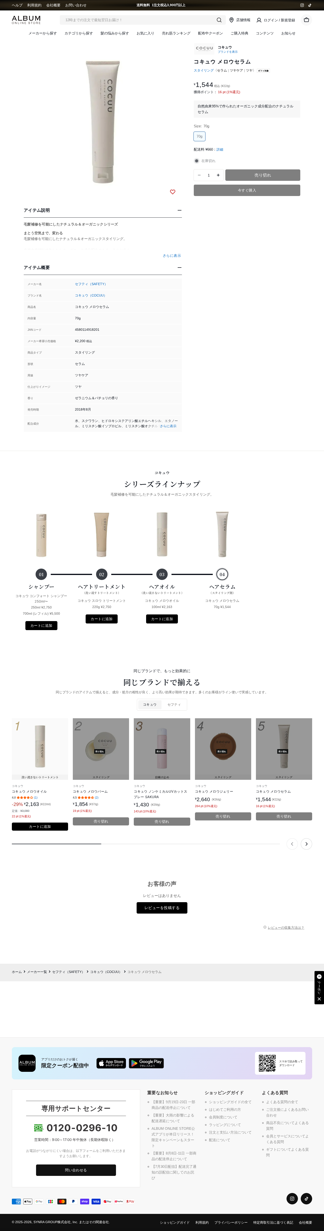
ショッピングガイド (175, 1222)
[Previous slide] (292, 844)
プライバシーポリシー (231, 1222)
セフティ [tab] (174, 704)
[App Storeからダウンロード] (111, 1063)
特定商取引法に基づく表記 (273, 1222)
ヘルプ (17, 5)
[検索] (219, 20)
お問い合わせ (76, 5)
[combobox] (143, 20)
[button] (319, 987)
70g (200, 137)
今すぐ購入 (247, 190)
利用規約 (34, 5)
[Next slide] (306, 844)
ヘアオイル (162, 589)
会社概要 (53, 5)
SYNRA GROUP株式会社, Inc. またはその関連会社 (71, 1222)
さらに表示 (168, 426)
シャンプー (41, 586)
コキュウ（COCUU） (91, 295)
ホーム (17, 972)
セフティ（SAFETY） (91, 284)
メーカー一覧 (37, 972)
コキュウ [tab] (150, 704)
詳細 (220, 149)
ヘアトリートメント (101, 589)
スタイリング (204, 70)
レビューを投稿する (162, 908)
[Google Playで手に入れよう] (146, 1063)
